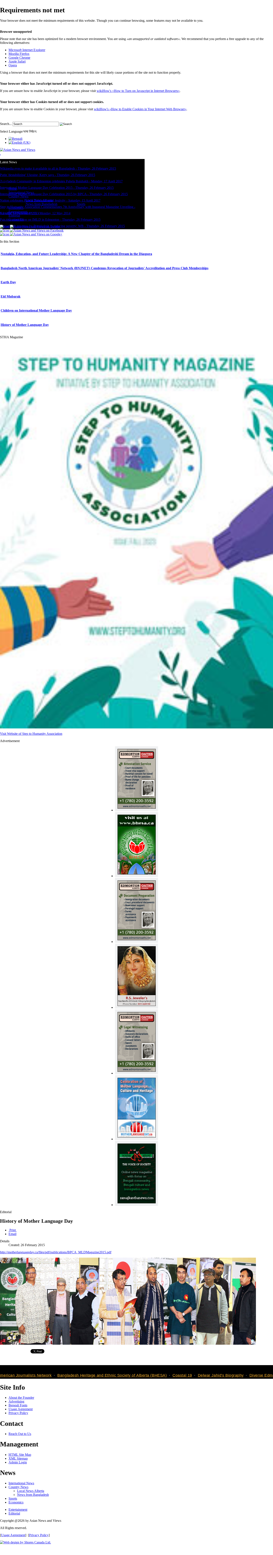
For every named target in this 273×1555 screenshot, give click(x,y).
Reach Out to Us (20, 1434)
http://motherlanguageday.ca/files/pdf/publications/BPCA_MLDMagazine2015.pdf (55, 1252)
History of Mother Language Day (25, 325)
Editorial (14, 1513)
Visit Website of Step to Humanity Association (31, 733)
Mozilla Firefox (19, 54)
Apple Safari (17, 61)
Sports (13, 1498)
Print (13, 1230)
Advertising (16, 1401)
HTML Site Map (20, 1454)
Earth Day (8, 282)
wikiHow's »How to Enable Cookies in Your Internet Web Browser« (140, 109)
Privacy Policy (18, 1413)
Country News (18, 1487)
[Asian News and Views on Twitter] (30, 226)
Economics (16, 1502)
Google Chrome (19, 57)
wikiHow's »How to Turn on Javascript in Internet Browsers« (138, 91)
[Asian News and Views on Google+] (31, 234)
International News (21, 1483)
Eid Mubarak (10, 296)
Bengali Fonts (18, 1405)
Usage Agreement (21, 1409)
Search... (6, 124)
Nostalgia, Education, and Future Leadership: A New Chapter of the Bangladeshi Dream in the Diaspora (76, 254)
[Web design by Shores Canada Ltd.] (25, 1542)
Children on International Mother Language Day (36, 310)
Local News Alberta (30, 1491)
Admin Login (18, 1462)
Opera (13, 65)
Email (12, 1234)
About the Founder (21, 1397)
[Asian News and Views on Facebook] (32, 230)
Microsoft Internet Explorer (27, 50)
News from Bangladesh (33, 1494)
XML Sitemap (18, 1458)
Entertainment (18, 1509)
